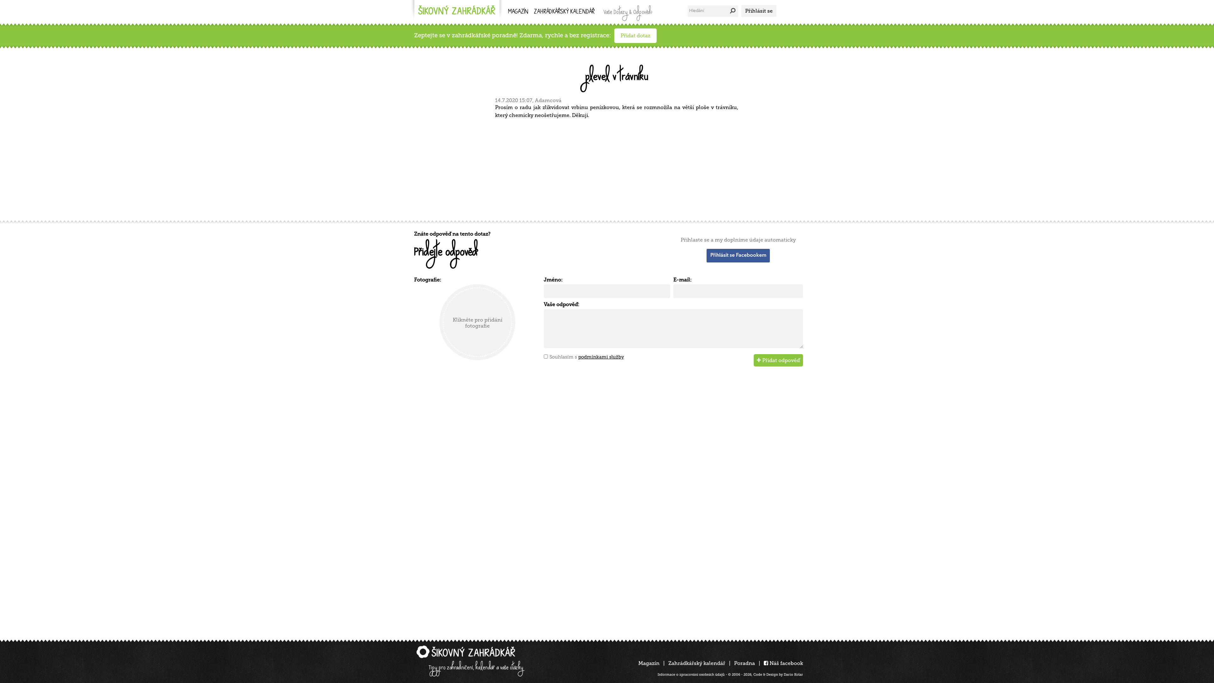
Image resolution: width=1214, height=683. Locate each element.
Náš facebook (785, 663)
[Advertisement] (604, 168)
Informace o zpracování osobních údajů (691, 675)
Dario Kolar (793, 675)
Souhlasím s (586, 357)
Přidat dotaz (635, 36)
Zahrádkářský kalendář (696, 663)
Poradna (744, 663)
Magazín (518, 12)
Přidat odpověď (780, 360)
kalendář (564, 12)
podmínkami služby (601, 357)
